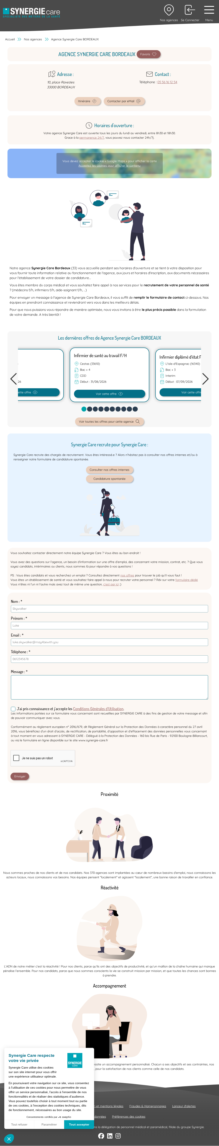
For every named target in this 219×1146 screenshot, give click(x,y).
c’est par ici (111, 584)
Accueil (10, 39)
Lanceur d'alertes (184, 1106)
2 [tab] (92, 410)
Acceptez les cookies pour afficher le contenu (109, 165)
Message (17, 671)
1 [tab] (85, 410)
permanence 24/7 (91, 138)
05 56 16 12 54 (167, 82)
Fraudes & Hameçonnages (147, 1106)
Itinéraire (84, 101)
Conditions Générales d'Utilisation (98, 708)
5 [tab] (109, 410)
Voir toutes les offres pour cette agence (106, 421)
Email (15, 635)
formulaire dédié (186, 580)
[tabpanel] (109, 375)
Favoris (145, 54)
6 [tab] (114, 410)
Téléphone (18, 651)
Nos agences (33, 39)
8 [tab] (126, 410)
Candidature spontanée (109, 479)
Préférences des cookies (128, 1116)
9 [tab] (131, 410)
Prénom (17, 618)
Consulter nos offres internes (109, 470)
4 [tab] (103, 410)
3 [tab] (97, 410)
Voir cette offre (106, 394)
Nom (14, 601)
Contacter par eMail (120, 101)
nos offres (127, 575)
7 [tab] (120, 410)
